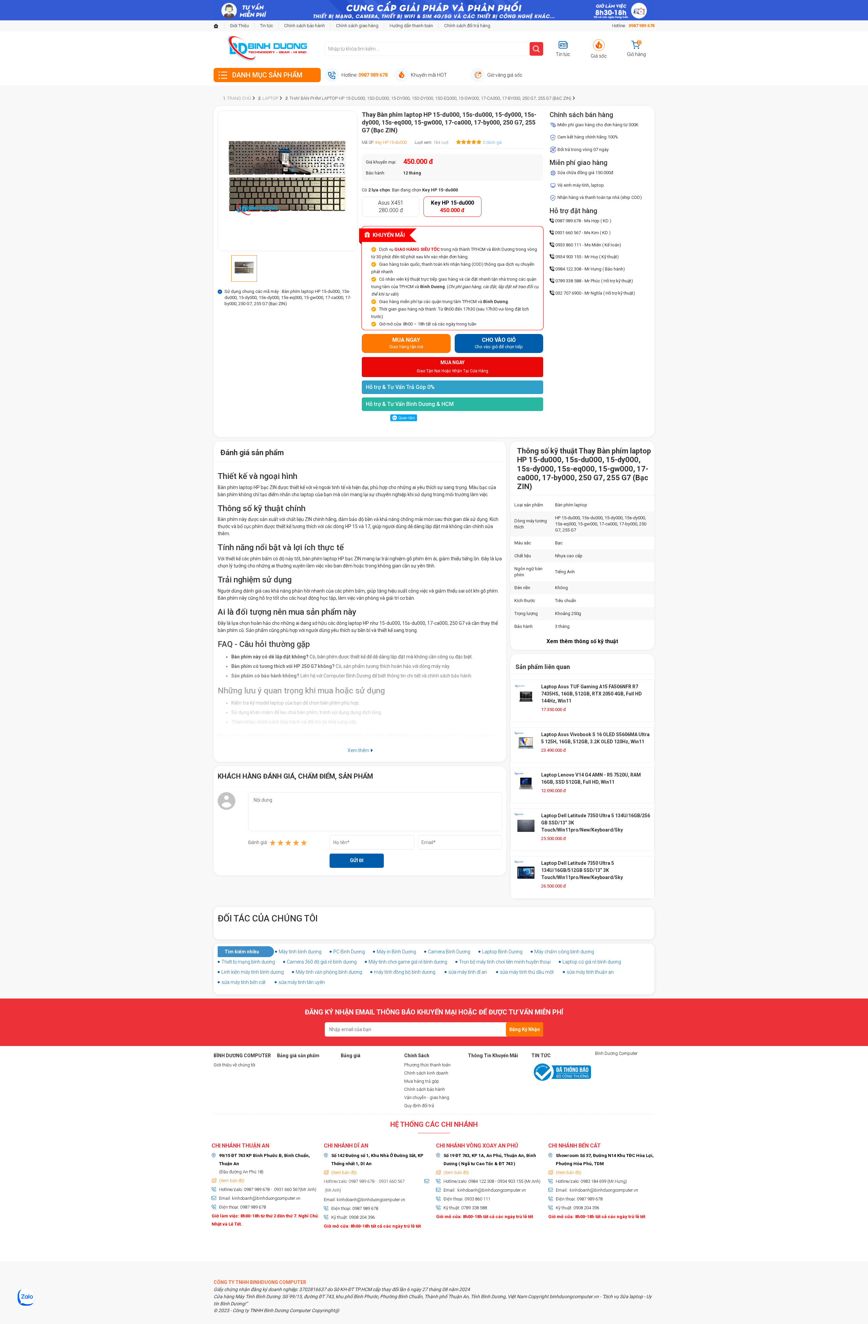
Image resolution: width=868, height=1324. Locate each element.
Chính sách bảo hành (304, 25)
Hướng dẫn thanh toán (411, 25)
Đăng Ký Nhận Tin (524, 1032)
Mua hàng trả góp (421, 1081)
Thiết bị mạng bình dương (248, 962)
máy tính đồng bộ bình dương (404, 972)
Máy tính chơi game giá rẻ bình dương (408, 962)
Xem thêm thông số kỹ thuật (582, 641)
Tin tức (266, 25)
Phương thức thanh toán (427, 1064)
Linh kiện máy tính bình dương (252, 972)
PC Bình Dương (349, 951)
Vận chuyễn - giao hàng (426, 1097)
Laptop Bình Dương (502, 951)
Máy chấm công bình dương (564, 951)
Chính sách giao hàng (357, 25)
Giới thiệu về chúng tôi (234, 1064)
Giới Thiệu (239, 25)
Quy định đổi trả (419, 1105)
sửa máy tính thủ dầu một (527, 972)
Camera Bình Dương (449, 951)
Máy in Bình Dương (396, 951)
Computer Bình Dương (451, 735)
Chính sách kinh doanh (426, 1073)
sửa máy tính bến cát (243, 982)
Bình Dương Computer (616, 1053)
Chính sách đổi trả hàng (467, 25)
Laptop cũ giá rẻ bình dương (592, 962)
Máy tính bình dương (300, 951)
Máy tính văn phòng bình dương (329, 972)
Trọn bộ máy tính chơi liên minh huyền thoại (505, 962)
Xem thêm (359, 750)
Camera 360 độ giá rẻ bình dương (322, 962)
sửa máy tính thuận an (590, 972)
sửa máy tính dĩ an (467, 972)
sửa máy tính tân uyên (301, 982)
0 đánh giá (492, 142)
